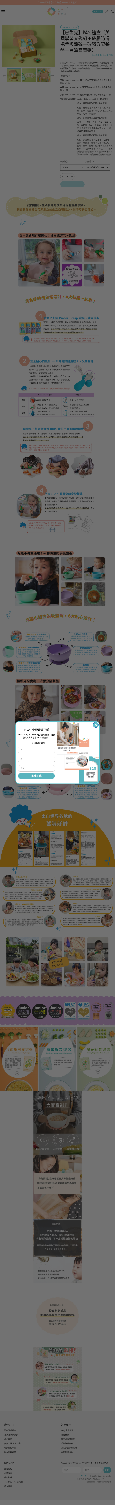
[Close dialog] (95, 725)
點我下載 (36, 776)
